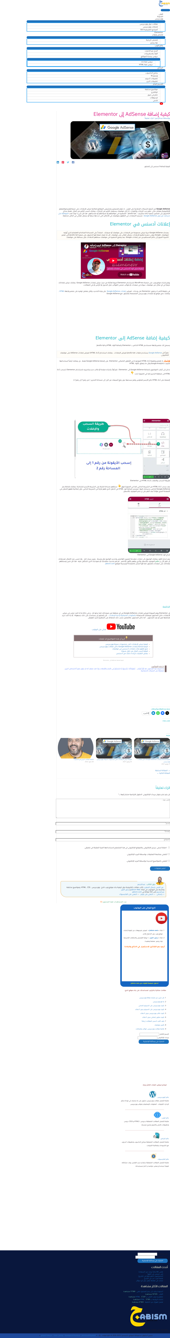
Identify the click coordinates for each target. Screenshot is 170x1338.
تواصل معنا (58, 1336)
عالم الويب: (165, 1118)
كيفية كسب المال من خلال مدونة (134, 651)
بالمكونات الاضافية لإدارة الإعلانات (122, 616)
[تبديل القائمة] (96, 21)
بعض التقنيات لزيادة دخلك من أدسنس (132, 654)
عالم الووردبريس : (162, 1097)
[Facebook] (73, 162)
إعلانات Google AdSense (116, 291)
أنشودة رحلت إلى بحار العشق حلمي (150, 1292)
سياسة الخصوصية (72, 1336)
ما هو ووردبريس (158, 1002)
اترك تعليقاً (149, 118)
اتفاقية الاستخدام (89, 1336)
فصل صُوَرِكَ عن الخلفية (154, 1302)
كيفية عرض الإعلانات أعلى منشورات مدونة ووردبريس (126, 644)
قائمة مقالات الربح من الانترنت (84, 759)
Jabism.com (110, 564)
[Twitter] (68, 162)
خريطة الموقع (46, 1336)
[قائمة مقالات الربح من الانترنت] (76, 748)
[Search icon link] (169, 109)
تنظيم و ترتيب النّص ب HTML (149, 1297)
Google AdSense (155, 353)
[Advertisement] (113, 188)
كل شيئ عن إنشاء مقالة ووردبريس (151, 998)
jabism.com (137, 892)
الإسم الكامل (164, 1034)
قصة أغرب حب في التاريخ (153, 1279)
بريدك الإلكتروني (163, 1038)
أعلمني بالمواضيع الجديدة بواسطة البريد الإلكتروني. (146, 861)
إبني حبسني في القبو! (155, 1274)
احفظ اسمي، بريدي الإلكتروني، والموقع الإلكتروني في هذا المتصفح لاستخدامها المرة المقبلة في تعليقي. (125, 848)
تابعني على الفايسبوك (128, 894)
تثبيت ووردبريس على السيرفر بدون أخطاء (149, 1009)
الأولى (161, 1294)
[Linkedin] (58, 162)
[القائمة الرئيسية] (165, 10)
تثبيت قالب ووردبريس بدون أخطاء (152, 1013)
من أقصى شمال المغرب (154, 888)
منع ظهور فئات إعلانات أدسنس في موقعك (130, 649)
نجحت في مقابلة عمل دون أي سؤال (149, 1281)
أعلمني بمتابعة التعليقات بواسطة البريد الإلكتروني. (147, 855)
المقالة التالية (163, 773)
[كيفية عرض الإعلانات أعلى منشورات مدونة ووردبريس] (114, 748)
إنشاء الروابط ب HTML (151, 1300)
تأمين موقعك (159, 1025)
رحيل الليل (125, 890)
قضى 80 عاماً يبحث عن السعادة (151, 1272)
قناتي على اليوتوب (99, 630)
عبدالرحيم (141, 885)
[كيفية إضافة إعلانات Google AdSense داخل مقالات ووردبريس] (152, 748)
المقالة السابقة (162, 771)
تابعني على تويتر (146, 894)
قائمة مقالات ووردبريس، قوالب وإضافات (150, 1029)
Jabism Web (135, 890)
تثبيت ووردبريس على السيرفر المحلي (151, 1006)
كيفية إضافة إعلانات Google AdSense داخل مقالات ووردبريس (123, 647)
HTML (61, 291)
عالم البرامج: (164, 1139)
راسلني (159, 894)
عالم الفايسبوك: (163, 1159)
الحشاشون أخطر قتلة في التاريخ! (150, 1276)
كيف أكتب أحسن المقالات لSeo (153, 1021)
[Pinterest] (63, 162)
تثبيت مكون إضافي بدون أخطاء (153, 1017)
